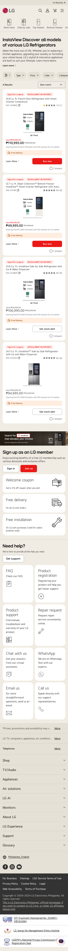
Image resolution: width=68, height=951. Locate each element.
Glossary (9, 845)
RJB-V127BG (12, 190)
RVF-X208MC (13, 105)
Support (8, 836)
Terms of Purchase (35, 888)
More (57, 728)
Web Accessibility (12, 888)
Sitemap (24, 878)
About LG (9, 817)
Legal (42, 883)
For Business (58, 2)
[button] (40, 10)
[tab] (9, 24)
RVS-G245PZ (13, 358)
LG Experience (13, 826)
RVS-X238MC (13, 273)
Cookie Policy (28, 883)
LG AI (6, 798)
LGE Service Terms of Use (47, 878)
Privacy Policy (10, 883)
